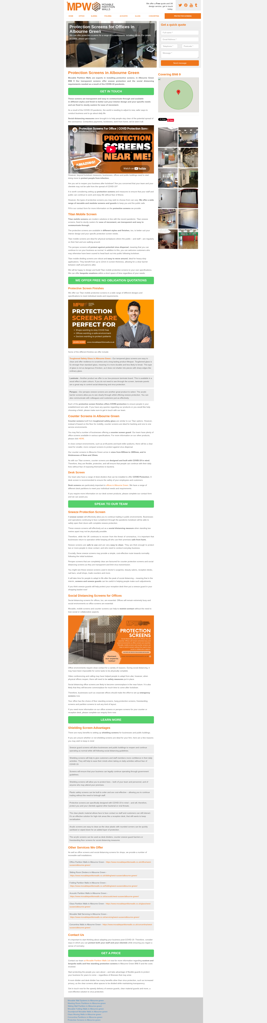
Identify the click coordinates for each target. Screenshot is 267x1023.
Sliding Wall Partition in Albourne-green (85, 1006)
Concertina (154, 16)
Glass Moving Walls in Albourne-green (84, 1014)
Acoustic (124, 16)
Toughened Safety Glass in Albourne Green (90, 358)
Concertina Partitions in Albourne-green (85, 1017)
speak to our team (111, 504)
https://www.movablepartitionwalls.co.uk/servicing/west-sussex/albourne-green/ (104, 917)
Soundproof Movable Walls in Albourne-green (87, 1011)
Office (81, 16)
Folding (108, 16)
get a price (111, 953)
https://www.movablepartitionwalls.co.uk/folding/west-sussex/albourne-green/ (103, 886)
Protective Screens (182, 16)
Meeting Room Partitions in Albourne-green (87, 1003)
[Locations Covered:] (67, 2)
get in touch (111, 91)
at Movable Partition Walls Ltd (97, 960)
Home (71, 16)
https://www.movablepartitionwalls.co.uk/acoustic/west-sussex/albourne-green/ (104, 896)
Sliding (94, 16)
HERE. (82, 438)
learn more (111, 719)
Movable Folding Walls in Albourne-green (86, 1009)
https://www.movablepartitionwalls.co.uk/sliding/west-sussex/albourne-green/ (103, 875)
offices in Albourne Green (117, 485)
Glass (137, 16)
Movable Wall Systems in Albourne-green (86, 1000)
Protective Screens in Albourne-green (84, 1020)
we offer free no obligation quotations (111, 280)
